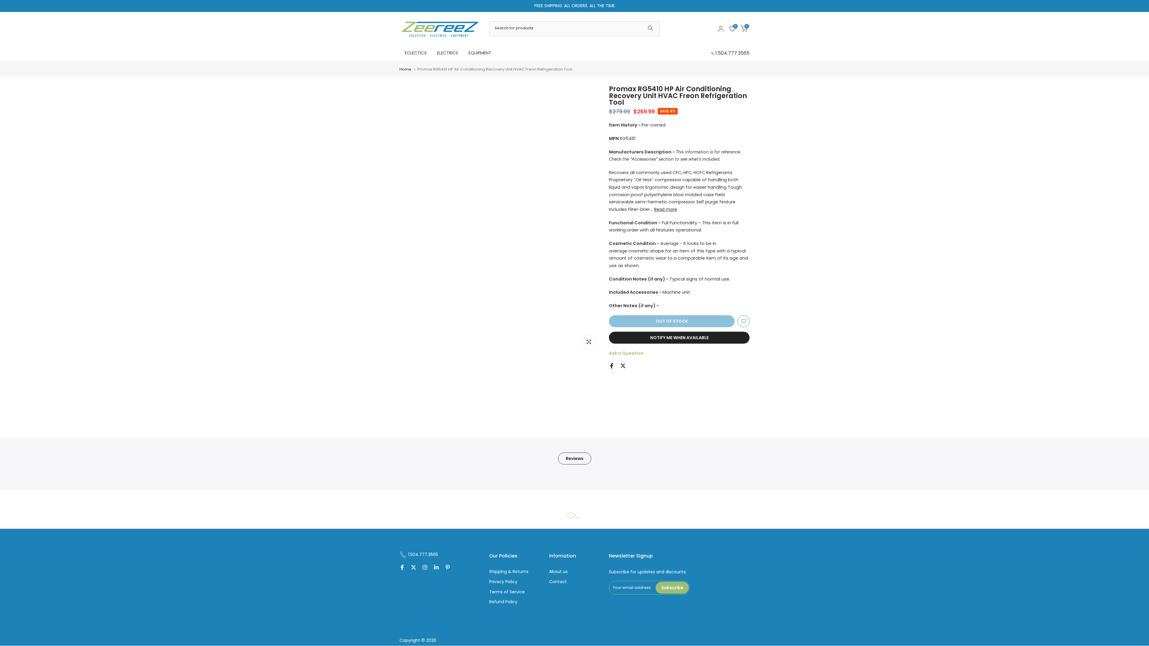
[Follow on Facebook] (402, 568)
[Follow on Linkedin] (436, 568)
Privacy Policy (503, 582)
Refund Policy (503, 602)
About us (558, 572)
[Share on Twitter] (623, 365)
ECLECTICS (416, 53)
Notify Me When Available (679, 338)
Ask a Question (626, 353)
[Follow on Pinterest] (447, 568)
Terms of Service (507, 592)
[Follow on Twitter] (413, 568)
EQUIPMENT (480, 53)
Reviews (574, 458)
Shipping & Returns (508, 572)
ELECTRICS (447, 53)
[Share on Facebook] (611, 365)
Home (405, 69)
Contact (558, 582)
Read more (665, 209)
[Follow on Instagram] (425, 568)
